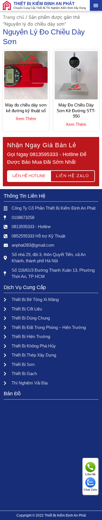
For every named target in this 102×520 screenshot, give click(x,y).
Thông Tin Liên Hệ (24, 196)
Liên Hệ (90, 474)
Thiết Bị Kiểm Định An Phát (44, 3)
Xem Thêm (26, 118)
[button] (96, 5)
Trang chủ (13, 17)
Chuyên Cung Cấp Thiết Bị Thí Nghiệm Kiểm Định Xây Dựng (50, 8)
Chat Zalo (90, 489)
